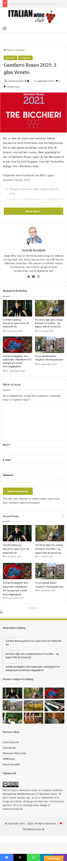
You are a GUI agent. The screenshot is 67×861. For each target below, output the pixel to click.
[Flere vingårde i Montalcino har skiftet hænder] (33, 705)
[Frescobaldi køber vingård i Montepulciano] (49, 344)
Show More (33, 211)
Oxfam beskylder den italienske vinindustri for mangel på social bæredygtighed (17, 361)
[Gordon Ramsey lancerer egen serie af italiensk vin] (17, 308)
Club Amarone (11, 742)
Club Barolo (9, 747)
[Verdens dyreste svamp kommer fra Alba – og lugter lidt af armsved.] (49, 308)
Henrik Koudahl (16, 81)
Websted (8, 475)
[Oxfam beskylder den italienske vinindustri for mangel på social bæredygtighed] (17, 344)
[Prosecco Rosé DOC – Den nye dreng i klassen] (33, 718)
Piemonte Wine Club (14, 753)
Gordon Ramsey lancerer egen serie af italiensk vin (16, 323)
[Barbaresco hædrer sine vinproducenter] (12, 718)
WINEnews (9, 758)
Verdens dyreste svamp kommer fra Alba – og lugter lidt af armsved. (49, 323)
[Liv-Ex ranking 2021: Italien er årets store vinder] (54, 705)
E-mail (7, 459)
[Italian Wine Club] (33, 16)
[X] (38, 276)
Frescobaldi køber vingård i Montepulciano (49, 358)
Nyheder (20, 50)
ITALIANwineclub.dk (33, 829)
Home (9, 50)
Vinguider (25, 57)
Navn (7, 444)
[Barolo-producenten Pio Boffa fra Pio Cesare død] (54, 718)
